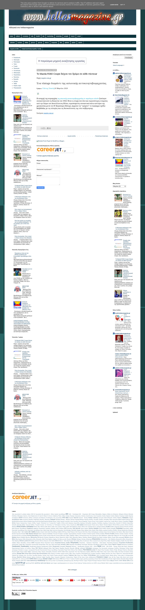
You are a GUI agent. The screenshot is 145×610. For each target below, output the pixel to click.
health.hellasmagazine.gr (122, 313)
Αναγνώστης (78, 516)
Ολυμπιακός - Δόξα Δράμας (99, 542)
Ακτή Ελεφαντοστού (33, 516)
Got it (122, 5)
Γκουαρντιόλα (52, 523)
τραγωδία (60, 555)
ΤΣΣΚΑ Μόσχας (92, 555)
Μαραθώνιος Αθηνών (54, 537)
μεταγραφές (121, 537)
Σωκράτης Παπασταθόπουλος (83, 553)
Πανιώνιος (68, 546)
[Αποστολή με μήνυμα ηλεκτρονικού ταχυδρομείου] (42, 128)
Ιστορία (42, 531)
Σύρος (74, 553)
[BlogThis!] (44, 128)
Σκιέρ (122, 551)
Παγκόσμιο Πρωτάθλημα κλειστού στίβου (98, 544)
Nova (47, 560)
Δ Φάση (63, 523)
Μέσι (117, 537)
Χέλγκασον (62, 557)
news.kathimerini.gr (32, 560)
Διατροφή (19, 524)
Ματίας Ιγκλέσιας (103, 537)
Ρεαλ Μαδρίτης (79, 549)
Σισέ (119, 551)
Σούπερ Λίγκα (28, 553)
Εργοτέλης (69, 528)
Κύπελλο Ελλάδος (110, 533)
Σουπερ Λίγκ (20, 553)
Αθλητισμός (17, 72)
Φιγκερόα (29, 557)
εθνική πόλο (85, 526)
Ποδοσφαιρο (89, 548)
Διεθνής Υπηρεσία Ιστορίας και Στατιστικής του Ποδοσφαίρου (46, 524)
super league (53, 563)
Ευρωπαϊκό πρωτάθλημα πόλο (19, 530)
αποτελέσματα (42, 517)
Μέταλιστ (127, 537)
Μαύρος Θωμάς (112, 537)
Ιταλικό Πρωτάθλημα (52, 531)
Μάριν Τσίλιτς (69, 537)
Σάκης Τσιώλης (42, 551)
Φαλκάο (107, 555)
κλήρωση (44, 533)
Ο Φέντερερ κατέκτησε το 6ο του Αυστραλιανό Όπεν (23, 197)
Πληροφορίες (17, 88)
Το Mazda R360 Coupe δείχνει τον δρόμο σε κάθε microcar (23, 186)
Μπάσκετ (22, 540)
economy (25, 36)
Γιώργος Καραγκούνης (21, 523)
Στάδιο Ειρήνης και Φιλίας (53, 553)
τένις (112, 553)
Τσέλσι (85, 555)
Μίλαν (13, 539)
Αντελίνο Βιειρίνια (106, 516)
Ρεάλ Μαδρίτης (87, 550)
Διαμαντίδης (130, 523)
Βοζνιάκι (14, 521)
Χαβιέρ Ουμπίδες (46, 557)
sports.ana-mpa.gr (45, 563)
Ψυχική (75, 557)
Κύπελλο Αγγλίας (91, 533)
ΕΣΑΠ (100, 528)
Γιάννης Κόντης (91, 521)
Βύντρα (54, 521)
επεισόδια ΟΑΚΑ (55, 528)
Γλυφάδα (58, 523)
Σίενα (95, 551)
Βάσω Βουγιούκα (114, 519)
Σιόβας (116, 551)
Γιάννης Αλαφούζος (82, 521)
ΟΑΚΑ (32, 542)
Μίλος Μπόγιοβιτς (37, 539)
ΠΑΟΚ (99, 546)
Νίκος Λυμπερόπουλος (95, 540)
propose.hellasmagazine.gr (123, 137)
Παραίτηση (130, 546)
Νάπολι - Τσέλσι (63, 540)
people (66, 36)
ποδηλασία (82, 548)
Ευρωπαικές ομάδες (128, 528)
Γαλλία (58, 521)
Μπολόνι (37, 540)
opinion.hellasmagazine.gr (123, 73)
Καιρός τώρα (17, 85)
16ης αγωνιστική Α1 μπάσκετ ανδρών (21, 514)
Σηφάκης (88, 551)
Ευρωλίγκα (119, 528)
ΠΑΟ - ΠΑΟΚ (93, 546)
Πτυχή (65, 549)
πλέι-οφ (77, 548)
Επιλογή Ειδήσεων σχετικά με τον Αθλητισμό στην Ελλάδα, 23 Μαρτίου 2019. (26, 100)
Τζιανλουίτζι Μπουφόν (128, 553)
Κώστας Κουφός (43, 535)
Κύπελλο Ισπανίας (119, 533)
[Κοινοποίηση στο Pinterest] (50, 128)
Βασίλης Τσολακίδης (104, 519)
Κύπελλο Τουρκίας (128, 533)
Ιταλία (45, 531)
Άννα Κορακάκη (97, 516)
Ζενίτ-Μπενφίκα (67, 530)
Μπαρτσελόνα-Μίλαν (121, 539)
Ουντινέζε (63, 544)
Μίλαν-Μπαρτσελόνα (28, 539)
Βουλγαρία (41, 521)
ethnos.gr (23, 558)
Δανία (66, 523)
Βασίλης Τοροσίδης (94, 519)
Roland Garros (106, 560)
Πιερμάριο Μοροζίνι (64, 548)
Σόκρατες (14, 553)
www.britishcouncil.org (118, 563)
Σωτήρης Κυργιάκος (96, 553)
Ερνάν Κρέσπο (84, 528)
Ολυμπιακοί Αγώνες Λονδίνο (62, 542)
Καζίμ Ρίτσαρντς (71, 531)
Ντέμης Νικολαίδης (21, 542)
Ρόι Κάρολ (98, 549)
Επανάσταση (42, 528)
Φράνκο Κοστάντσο (36, 557)
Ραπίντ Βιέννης (71, 549)
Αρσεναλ (71, 517)
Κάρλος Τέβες (122, 531)
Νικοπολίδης (77, 540)
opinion (67, 42)
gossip (40, 42)
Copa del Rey (112, 557)
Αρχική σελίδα (14, 49)
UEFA (95, 563)
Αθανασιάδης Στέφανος (101, 514)
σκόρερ (131, 551)
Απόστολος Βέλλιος (28, 517)
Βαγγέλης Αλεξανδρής (34, 519)
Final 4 (64, 558)
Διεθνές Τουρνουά (26, 524)
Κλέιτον (40, 533)
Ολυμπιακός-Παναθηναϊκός (126, 542)
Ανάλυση (83, 516)
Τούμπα (52, 555)
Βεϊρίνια (120, 519)
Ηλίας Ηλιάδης (99, 530)
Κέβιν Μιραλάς (29, 533)
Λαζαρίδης (72, 535)
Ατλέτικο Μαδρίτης (117, 517)
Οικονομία (16, 60)
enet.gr (131, 557)
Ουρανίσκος (17, 75)
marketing (50, 36)
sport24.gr (37, 563)
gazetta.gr (86, 558)
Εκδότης (103, 526)
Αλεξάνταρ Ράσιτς (57, 516)
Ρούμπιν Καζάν (23, 551)
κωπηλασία (24, 535)
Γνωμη (15, 66)
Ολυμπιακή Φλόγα (39, 542)
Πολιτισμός (17, 62)
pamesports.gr (67, 560)
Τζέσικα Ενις (119, 553)
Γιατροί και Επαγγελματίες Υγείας (31, 49)
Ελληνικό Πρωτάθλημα (20, 528)
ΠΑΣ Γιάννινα (39, 548)
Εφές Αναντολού (54, 530)
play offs (73, 560)
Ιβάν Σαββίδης (32, 531)
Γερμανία (62, 521)
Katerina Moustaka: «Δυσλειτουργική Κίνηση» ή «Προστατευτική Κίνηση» (27, 118)
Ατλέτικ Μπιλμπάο (108, 517)
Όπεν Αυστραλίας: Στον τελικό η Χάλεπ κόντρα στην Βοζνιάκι (23, 237)
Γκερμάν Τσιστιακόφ (41, 523)
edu (32, 36)
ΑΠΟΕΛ (21, 517)
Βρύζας (50, 521)
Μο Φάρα (60, 539)
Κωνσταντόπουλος (16, 535)
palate (73, 42)
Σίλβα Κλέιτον (100, 551)
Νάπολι (57, 540)
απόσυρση (35, 517)
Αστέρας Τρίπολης (93, 517)
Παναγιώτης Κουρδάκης (127, 544)
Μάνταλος (27, 537)
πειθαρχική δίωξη (47, 548)
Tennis (75, 563)
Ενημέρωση (17, 57)
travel (73, 36)
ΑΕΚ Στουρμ (92, 514)
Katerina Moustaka (121, 558)
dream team (126, 557)
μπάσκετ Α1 (28, 540)
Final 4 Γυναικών (70, 558)
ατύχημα (131, 517)
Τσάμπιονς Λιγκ (72, 555)
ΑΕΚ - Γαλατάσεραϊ (73, 514)
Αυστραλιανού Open (17, 519)
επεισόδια (48, 528)
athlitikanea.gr (92, 557)
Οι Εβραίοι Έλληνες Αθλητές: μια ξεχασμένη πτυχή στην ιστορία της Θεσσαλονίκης (22, 438)
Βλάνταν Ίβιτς (129, 519)
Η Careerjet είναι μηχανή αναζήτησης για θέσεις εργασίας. (26, 503)
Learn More (114, 5)
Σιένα (92, 551)
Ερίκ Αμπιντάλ (76, 528)
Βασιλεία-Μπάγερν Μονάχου (82, 519)
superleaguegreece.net (63, 563)
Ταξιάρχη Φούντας (105, 553)
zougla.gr (22, 564)
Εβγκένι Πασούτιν (103, 524)
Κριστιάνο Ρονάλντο (82, 533)
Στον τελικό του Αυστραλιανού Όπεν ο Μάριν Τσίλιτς (23, 210)
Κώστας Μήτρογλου (61, 535)
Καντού (109, 531)
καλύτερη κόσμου (103, 531)
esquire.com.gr (46, 78)
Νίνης (105, 540)
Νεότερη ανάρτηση (42, 136)
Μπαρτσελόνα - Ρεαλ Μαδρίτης (108, 539)
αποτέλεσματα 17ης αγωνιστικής (54, 517)
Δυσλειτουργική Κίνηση (89, 524)
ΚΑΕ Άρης (64, 531)
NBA (22, 560)
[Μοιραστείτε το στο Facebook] (48, 128)
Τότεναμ (44, 555)
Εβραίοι (110, 524)
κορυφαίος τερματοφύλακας (70, 533)
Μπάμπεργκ (89, 539)
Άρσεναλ (76, 517)
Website (103, 563)
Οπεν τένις (48, 544)
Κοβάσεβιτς (50, 533)
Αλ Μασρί (44, 516)
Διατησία (14, 524)
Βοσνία (37, 521)
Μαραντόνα (62, 537)
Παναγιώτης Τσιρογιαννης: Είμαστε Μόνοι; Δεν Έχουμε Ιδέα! (128, 338)
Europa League (47, 558)
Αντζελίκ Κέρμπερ (129, 516)
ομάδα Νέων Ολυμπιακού (25, 544)
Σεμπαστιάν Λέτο (73, 551)
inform (47, 42)
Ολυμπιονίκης (15, 544)
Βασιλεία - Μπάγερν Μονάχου (68, 519)
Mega (127, 558)
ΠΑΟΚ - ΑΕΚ (105, 546)
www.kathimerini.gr (128, 563)
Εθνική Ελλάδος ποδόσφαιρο (25, 526)
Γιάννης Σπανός (48, 88)
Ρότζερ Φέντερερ (118, 549)
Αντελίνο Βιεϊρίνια (115, 516)
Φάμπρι (111, 555)
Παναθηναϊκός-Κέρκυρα (35, 546)
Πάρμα (33, 548)
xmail (79, 36)
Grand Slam (98, 558)
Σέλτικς (67, 551)
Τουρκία (56, 555)
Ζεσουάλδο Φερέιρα (76, 530)
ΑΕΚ (66, 514)
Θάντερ (119, 530)
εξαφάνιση (35, 528)
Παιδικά (110, 544)
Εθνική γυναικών (120, 524)
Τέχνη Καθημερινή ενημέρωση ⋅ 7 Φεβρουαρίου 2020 (128, 372)
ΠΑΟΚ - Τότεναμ (113, 546)
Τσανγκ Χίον (80, 555)
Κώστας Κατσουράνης (32, 535)
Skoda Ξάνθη (126, 560)
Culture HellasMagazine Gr (123, 354)
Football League (79, 558)
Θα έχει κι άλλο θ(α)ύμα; (127, 211)
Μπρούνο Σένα (47, 540)
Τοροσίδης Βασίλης (37, 555)
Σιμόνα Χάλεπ (110, 551)
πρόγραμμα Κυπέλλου (113, 548)
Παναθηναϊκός (25, 546)
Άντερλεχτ (121, 516)
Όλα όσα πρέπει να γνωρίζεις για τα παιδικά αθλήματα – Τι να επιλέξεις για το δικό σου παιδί (22, 223)
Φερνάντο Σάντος (21, 557)
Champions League (102, 557)
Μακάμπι (14, 537)
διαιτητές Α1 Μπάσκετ (121, 523)
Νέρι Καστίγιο (70, 540)
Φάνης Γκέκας (117, 555)
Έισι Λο (94, 526)
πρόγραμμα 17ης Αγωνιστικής (99, 548)
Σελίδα (63, 551)
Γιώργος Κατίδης (31, 523)
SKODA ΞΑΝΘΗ (118, 560)
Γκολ (47, 523)
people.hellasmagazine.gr (122, 333)
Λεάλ (100, 535)
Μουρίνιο (69, 539)
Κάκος (89, 531)
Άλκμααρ (72, 516)
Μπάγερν (74, 539)
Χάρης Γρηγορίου (55, 557)
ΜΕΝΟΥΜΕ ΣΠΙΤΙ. (25, 170)
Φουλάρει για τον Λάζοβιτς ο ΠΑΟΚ (27, 270)
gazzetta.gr (92, 558)
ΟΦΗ (67, 544)
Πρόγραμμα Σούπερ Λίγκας (126, 548)
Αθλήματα (121, 514)
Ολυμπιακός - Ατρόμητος (85, 542)
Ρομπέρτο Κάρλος (109, 549)
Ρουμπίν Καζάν (15, 551)
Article (86, 557)
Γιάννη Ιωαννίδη (74, 521)
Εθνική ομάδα (44, 526)
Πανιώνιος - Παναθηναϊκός (77, 546)
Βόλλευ (25, 521)
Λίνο (121, 535)
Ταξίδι (15, 83)
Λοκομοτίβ (130, 535)
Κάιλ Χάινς (85, 531)
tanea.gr (71, 563)
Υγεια (15, 64)
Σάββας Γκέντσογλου (32, 551)
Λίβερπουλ (116, 535)
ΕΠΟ (65, 528)
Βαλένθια (58, 519)
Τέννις (114, 553)
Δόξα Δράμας (80, 524)
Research (99, 560)
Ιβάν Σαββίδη (25, 531)
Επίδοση (61, 528)
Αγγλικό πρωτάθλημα (60, 514)
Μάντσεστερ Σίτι (35, 537)
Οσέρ (52, 544)
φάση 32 (123, 555)
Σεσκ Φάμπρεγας (82, 551)
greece (33, 42)
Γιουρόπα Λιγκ (106, 521)
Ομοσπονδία (35, 544)
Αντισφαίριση (15, 517)
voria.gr (99, 563)
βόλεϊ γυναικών (19, 521)
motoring (58, 36)
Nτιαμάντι (18, 560)
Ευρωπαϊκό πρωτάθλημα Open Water (37, 530)
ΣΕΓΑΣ (59, 551)
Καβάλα (60, 531)
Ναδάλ (53, 540)
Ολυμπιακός (74, 542)
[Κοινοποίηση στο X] (46, 128)
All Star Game (81, 557)
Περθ (53, 548)
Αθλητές (126, 514)
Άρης (67, 517)
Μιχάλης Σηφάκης (53, 539)
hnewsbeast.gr (105, 558)
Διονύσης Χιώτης (65, 524)
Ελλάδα (108, 526)
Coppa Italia (119, 557)
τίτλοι (25, 555)
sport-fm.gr (20, 563)
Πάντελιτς (87, 546)
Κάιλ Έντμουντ (78, 531)
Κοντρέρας (60, 533)
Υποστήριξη (102, 555)
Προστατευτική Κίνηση (45, 549)
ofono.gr (50, 560)
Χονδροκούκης (69, 557)
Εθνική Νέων (37, 526)
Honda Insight (112, 558)
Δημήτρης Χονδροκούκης (109, 523)
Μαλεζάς (23, 537)
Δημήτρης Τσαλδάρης (97, 523)
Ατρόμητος (125, 517)
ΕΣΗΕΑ (104, 528)
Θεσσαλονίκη (125, 530)
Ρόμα (102, 549)
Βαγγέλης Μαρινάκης (45, 519)
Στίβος (70, 553)
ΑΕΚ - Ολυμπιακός (83, 514)
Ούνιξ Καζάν (57, 544)
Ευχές (48, 530)
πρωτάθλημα (54, 549)
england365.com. (16, 558)
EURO (27, 558)
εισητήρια (90, 526)
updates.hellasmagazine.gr (123, 368)
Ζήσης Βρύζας (84, 530)
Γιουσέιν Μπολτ (114, 521)
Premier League (83, 560)
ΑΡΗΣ (63, 517)
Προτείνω (16, 77)
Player (77, 560)
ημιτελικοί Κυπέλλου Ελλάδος (110, 530)
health (38, 36)
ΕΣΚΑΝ (108, 528)
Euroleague (40, 558)
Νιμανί (102, 540)
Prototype (94, 560)
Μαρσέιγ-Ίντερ (95, 537)
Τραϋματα (65, 555)
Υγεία (97, 555)
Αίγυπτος (25, 516)
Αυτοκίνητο (25, 519)
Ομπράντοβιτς (42, 544)
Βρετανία (46, 521)
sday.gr (112, 560)
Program (90, 560)
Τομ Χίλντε (29, 555)
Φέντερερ (14, 557)
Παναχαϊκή (62, 546)
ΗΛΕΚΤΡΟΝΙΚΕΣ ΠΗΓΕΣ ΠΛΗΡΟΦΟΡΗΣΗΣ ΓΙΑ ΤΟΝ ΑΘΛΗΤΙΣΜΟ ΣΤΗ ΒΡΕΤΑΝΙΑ (22, 322)
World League (109, 563)
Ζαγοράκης (60, 530)
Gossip (16, 81)
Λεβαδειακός (104, 535)
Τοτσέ (48, 555)
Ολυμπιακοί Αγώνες (49, 542)
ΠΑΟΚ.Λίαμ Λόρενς (122, 546)
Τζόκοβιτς (21, 555)
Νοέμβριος (118, 540)
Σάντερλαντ (55, 551)
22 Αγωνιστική (37, 514)
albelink (12, 42)
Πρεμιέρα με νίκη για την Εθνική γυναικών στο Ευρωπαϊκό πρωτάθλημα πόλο (22, 254)
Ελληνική (126, 526)
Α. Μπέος (51, 514)
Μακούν (19, 537)
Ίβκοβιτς (38, 531)
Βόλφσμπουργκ (31, 521)
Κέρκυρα (36, 533)
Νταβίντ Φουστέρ (125, 540)
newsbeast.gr (41, 560)
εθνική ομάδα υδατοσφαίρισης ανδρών (72, 526)
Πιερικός (57, 548)
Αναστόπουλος (89, 516)
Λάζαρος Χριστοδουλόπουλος (82, 535)
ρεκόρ (93, 549)
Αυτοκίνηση (17, 70)
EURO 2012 (33, 558)
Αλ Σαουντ (49, 516)
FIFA (61, 558)
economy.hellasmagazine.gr (123, 117)
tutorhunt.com (90, 563)
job (43, 36)
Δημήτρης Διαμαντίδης (74, 523)
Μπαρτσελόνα (96, 539)
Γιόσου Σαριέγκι (99, 521)
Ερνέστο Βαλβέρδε (94, 528)
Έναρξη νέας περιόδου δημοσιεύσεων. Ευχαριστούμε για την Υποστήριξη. (26, 139)
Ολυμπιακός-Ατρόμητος (112, 542)
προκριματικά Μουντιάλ (34, 549)
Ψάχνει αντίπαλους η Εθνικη (127, 292)
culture (18, 36)
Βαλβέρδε (52, 519)
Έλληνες (122, 526)
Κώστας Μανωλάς (51, 535)
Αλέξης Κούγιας (65, 516)
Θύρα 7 (19, 531)
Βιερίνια (124, 519)
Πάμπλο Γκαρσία (116, 544)
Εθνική (114, 524)
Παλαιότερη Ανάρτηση (101, 136)
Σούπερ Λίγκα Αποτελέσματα (39, 553)
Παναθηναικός (16, 546)
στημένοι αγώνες (65, 553)
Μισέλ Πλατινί (45, 539)
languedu (54, 42)
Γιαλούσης (67, 521)
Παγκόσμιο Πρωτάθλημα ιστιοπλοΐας (78, 544)
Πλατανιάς (72, 548)
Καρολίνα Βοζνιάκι (20, 533)
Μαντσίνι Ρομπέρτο (44, 537)
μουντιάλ (64, 539)
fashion (20, 42)
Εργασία (16, 79)
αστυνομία (100, 517)
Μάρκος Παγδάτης (82, 537)
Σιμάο (105, 551)
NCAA (25, 560)
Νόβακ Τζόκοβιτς (111, 540)
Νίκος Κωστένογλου (84, 540)
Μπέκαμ (33, 540)
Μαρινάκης (75, 537)
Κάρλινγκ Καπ (114, 531)
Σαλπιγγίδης (49, 551)
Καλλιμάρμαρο (95, 531)
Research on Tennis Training (26, 154)
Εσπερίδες (113, 528)
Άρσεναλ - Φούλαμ (83, 517)
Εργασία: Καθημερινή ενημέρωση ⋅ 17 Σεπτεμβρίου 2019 (128, 121)
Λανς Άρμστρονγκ (94, 535)
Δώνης (97, 524)
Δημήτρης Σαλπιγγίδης (85, 523)
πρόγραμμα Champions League (20, 549)
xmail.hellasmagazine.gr (122, 390)
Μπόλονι (42, 540)
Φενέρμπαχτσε (129, 555)
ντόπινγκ (29, 542)
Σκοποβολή (126, 551)
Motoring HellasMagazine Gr (123, 157)
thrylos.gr (80, 563)
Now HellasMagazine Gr (122, 95)
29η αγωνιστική (45, 514)
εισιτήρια (99, 526)
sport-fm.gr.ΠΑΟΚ (30, 563)
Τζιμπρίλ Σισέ (15, 555)
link (61, 42)
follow (26, 42)
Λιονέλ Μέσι (124, 535)
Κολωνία (55, 533)
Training (84, 563)
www (11, 36)
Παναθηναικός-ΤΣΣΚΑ (46, 546)
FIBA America (56, 558)
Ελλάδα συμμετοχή (114, 526)
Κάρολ (127, 531)
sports (80, 42)
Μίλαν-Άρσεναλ (19, 539)
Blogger (74, 570)
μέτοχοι (131, 537)
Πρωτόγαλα (61, 549)
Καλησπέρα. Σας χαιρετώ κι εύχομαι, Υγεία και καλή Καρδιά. (127, 142)
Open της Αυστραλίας (58, 560)
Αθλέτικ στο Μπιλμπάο (112, 514)
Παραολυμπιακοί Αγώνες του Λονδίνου (21, 548)
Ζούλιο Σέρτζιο (91, 530)
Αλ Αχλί (40, 516)
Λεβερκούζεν (111, 535)
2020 (32, 514)
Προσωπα (16, 68)
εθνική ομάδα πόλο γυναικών (55, 526)
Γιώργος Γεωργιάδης (123, 521)
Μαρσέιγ (90, 537)
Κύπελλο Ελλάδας (100, 533)
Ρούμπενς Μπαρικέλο (128, 549)
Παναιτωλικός (56, 546)
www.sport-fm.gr (16, 564)
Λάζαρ (67, 535)
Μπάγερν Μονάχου (81, 539)
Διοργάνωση (73, 524)
